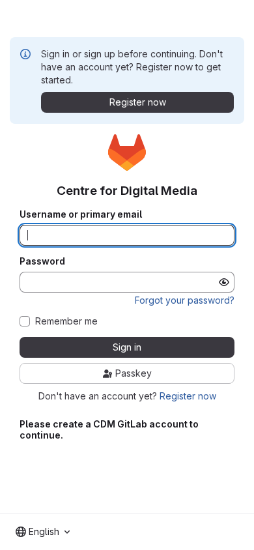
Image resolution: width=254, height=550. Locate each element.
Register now (188, 395)
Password (42, 261)
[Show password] (224, 282)
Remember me (66, 321)
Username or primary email (81, 214)
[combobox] (43, 532)
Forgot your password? (184, 300)
